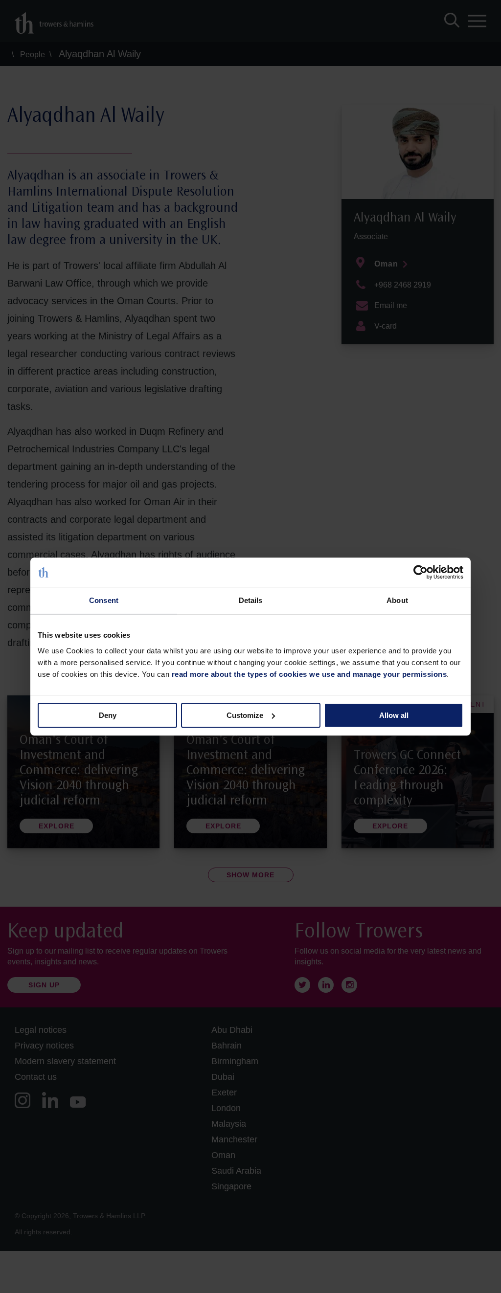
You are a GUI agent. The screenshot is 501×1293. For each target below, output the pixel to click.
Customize (245, 715)
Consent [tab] (103, 600)
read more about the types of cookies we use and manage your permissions (309, 674)
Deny (107, 715)
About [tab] (397, 600)
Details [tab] (251, 600)
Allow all (394, 715)
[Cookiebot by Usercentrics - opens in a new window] (420, 572)
